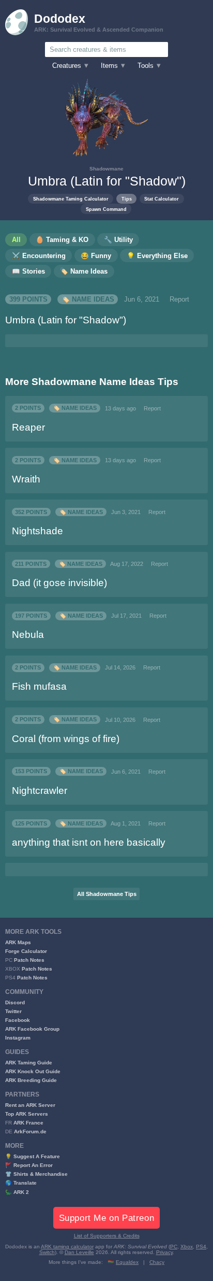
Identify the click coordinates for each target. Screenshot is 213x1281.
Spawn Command (106, 209)
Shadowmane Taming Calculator (71, 199)
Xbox (186, 1246)
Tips (126, 199)
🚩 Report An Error (29, 1165)
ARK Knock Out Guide (32, 1071)
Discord (15, 1002)
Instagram (18, 1038)
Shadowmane (106, 169)
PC (173, 1246)
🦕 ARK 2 (17, 1192)
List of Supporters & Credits (107, 1236)
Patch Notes (29, 960)
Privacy (164, 1252)
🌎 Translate (21, 1183)
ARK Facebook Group (32, 1029)
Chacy (156, 1262)
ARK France (28, 1123)
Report (179, 299)
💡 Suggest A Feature (32, 1156)
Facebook (17, 1020)
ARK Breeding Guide (31, 1080)
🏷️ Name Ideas (88, 299)
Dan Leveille (79, 1252)
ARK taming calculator (67, 1246)
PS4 (201, 1246)
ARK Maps (18, 942)
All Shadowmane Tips (106, 894)
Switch (47, 1252)
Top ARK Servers (26, 1114)
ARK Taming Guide (28, 1062)
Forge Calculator (26, 951)
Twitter (13, 1011)
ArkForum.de (30, 1131)
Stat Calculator (161, 199)
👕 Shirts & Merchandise (36, 1174)
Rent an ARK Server (30, 1105)
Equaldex (127, 1262)
